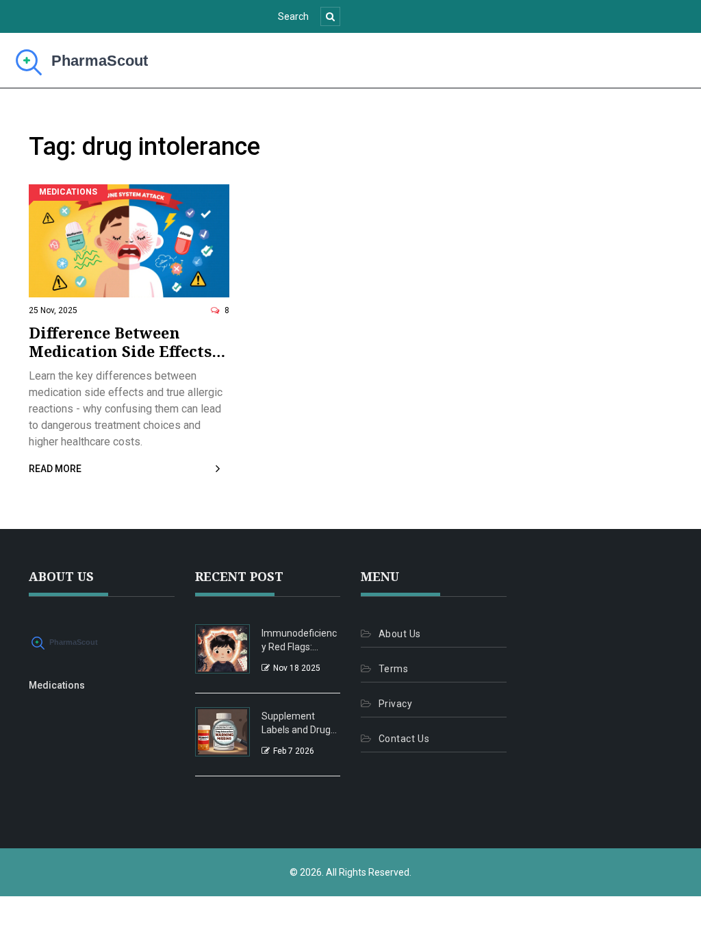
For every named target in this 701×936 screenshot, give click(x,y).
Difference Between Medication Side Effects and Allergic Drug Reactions (120, 341)
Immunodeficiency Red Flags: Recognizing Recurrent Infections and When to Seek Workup (299, 641)
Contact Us (404, 738)
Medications (68, 192)
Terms (393, 668)
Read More (55, 468)
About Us (400, 633)
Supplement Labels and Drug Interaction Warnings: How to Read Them (299, 724)
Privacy (395, 703)
